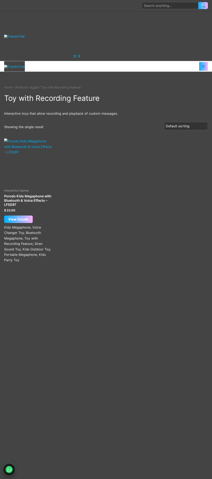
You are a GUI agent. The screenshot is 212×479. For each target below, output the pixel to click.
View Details (18, 219)
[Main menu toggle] (203, 66)
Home (81, 16)
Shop (81, 36)
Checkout (84, 46)
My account (86, 26)
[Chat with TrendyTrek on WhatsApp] (9, 469)
